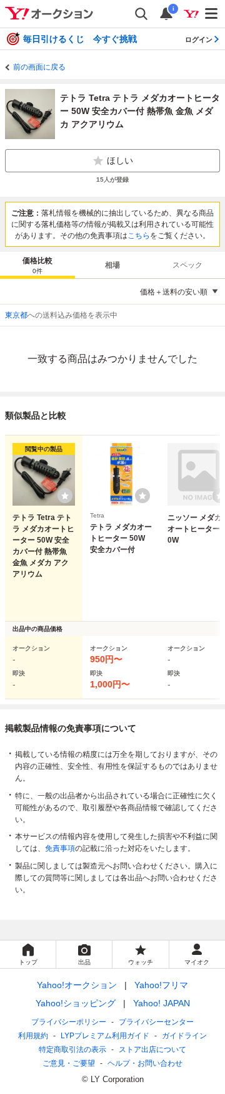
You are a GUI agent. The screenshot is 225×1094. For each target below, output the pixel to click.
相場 (112, 265)
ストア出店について (152, 1049)
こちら (139, 235)
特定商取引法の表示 (72, 1049)
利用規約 (33, 1035)
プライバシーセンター (156, 1022)
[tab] (37, 265)
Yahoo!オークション (77, 985)
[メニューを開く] (212, 14)
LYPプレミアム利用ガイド (105, 1035)
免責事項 (60, 848)
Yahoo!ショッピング (76, 1003)
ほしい (120, 160)
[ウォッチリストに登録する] (65, 495)
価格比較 (37, 265)
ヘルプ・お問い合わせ (145, 1063)
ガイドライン (184, 1035)
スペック (187, 265)
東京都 (16, 315)
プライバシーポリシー (68, 1022)
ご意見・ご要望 (68, 1063)
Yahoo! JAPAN (161, 1003)
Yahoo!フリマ (161, 985)
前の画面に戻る (39, 67)
